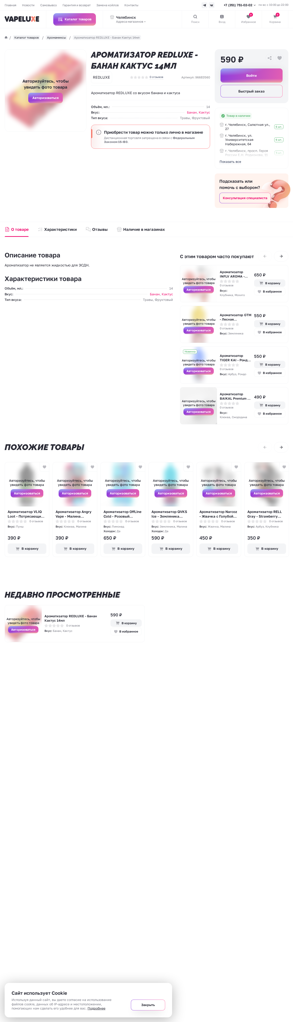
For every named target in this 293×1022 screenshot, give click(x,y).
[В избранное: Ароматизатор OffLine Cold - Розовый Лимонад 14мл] (140, 467)
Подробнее (96, 1008)
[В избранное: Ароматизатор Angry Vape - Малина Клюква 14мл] (92, 467)
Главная (10, 5)
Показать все (230, 162)
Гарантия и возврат (77, 5)
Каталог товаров (26, 37)
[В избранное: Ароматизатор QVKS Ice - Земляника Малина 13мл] (188, 467)
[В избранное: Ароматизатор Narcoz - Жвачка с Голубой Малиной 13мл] (236, 467)
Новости (28, 5)
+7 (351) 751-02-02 (238, 5)
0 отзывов (156, 77)
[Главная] (6, 37)
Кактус (204, 112)
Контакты (131, 5)
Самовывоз (48, 5)
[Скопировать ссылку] (269, 58)
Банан (192, 112)
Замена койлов (107, 5)
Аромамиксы (56, 37)
